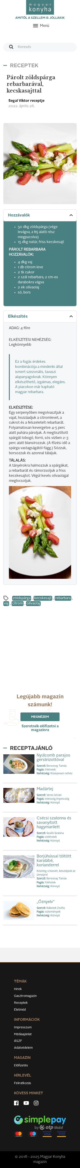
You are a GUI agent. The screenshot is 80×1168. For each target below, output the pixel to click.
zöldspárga (21, 598)
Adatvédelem (23, 1047)
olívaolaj (33, 603)
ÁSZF (18, 1041)
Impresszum (23, 1027)
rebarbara (63, 598)
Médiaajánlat (23, 1034)
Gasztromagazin (25, 996)
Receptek (21, 1002)
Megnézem (40, 716)
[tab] (40, 215)
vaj (6, 603)
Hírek (18, 989)
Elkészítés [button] (18, 317)
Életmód (20, 1009)
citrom (17, 603)
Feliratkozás (22, 1083)
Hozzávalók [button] (19, 215)
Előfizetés (21, 1065)
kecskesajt (43, 598)
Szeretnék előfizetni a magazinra (40, 728)
